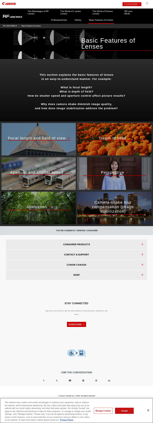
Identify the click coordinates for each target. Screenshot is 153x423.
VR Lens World (128, 12)
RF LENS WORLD (10, 26)
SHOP (76, 275)
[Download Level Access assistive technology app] (76, 353)
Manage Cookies (103, 411)
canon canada (77, 265)
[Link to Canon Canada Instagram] (83, 380)
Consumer (131, 4)
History (78, 20)
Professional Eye (59, 20)
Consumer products (76, 244)
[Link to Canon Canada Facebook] (44, 380)
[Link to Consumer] (9, 3)
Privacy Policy (66, 420)
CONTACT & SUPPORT (76, 254)
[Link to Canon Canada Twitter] (57, 380)
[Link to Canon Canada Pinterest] (96, 380)
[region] (76, 410)
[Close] (148, 410)
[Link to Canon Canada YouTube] (70, 380)
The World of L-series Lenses (70, 12)
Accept (124, 411)
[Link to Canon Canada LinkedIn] (109, 380)
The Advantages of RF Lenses (38, 12)
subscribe (77, 324)
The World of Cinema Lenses (102, 12)
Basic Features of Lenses (101, 20)
